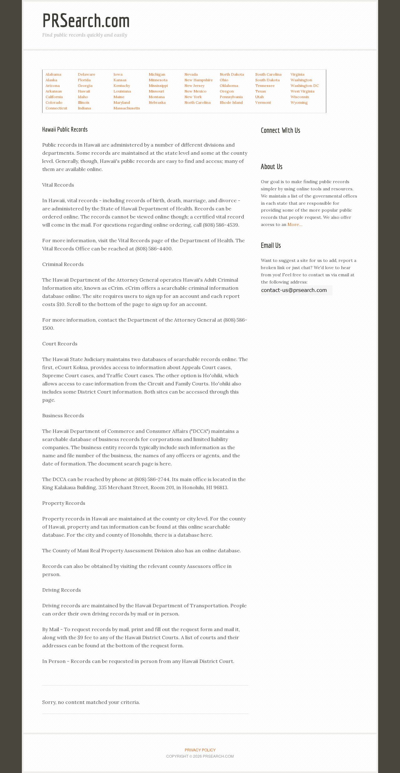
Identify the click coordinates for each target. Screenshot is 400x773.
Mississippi (158, 85)
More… (295, 224)
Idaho (83, 96)
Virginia (297, 74)
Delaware (86, 74)
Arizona (53, 85)
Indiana (84, 108)
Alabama (53, 74)
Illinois (83, 102)
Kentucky (121, 85)
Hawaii (84, 91)
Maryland (121, 102)
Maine (118, 96)
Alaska (51, 80)
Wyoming (299, 102)
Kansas (120, 80)
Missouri (156, 91)
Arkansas (54, 91)
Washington (301, 80)
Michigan (157, 74)
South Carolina (268, 74)
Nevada (191, 74)
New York (193, 96)
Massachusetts (126, 108)
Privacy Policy (200, 749)
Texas (260, 91)
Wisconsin (300, 96)
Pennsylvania (231, 96)
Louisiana (122, 91)
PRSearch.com (86, 20)
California (54, 96)
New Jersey (194, 85)
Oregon (227, 91)
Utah (259, 96)
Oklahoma (229, 85)
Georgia (85, 85)
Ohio (224, 80)
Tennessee (265, 85)
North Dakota (232, 74)
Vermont (263, 102)
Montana (157, 96)
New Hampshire (198, 80)
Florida (84, 80)
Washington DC (305, 85)
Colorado (54, 102)
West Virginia (302, 91)
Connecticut (56, 108)
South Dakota (267, 80)
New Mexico (195, 91)
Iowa (117, 74)
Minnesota (158, 80)
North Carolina (197, 102)
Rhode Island (231, 102)
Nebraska (157, 102)
